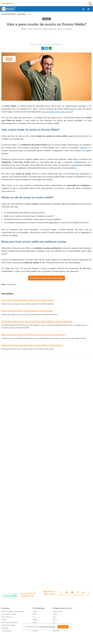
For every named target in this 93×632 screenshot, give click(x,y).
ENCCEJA (56, 631)
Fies (34, 617)
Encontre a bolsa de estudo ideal (46, 277)
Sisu (54, 617)
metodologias (77, 165)
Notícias (35, 620)
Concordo (63, 626)
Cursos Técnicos (6, 617)
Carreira (35, 611)
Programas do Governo (62, 608)
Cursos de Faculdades (8, 614)
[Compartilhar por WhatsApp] (50, 48)
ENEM (35, 614)
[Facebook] (43, 48)
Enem (73, 109)
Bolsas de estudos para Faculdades (12, 611)
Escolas (4, 620)
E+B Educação (39, 608)
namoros (84, 147)
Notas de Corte (57, 611)
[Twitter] (46, 48)
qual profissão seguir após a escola (57, 111)
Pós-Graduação (6, 631)
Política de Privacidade (47, 627)
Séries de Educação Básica (10, 622)
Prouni (35, 622)
